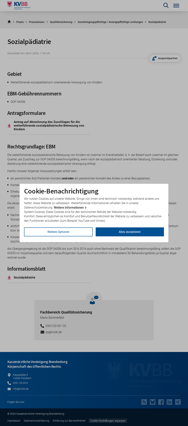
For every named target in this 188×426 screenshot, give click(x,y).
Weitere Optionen (58, 232)
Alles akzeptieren (130, 232)
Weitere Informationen (69, 207)
